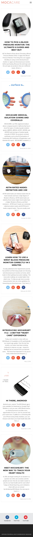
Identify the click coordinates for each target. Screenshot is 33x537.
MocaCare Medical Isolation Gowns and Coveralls (16, 117)
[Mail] (18, 72)
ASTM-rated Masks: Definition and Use (16, 188)
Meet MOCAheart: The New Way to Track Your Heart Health (16, 470)
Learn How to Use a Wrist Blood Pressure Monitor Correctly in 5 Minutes (16, 261)
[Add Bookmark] (13, 72)
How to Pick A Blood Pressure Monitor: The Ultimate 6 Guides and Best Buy (16, 46)
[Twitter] (8, 72)
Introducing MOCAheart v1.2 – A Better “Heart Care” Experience (16, 333)
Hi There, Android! (16, 401)
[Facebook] (23, 72)
